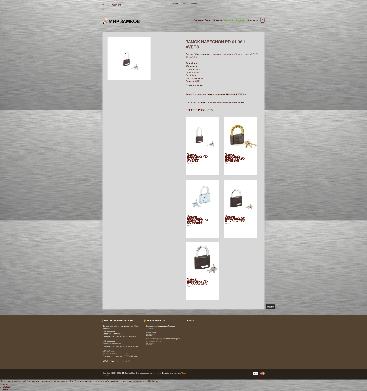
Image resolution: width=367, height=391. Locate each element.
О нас (208, 20)
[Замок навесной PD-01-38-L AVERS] (129, 58)
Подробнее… (6, 389)
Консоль (175, 3)
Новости (217, 20)
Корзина (185, 3)
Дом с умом (151, 332)
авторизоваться (236, 102)
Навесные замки (220, 54)
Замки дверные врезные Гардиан (160, 326)
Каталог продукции (234, 20)
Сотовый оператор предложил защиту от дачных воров (163, 339)
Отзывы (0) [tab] (192, 66)
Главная (198, 20)
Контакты (252, 20)
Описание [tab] (191, 62)
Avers (232, 54)
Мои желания (197, 3)
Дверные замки (202, 54)
